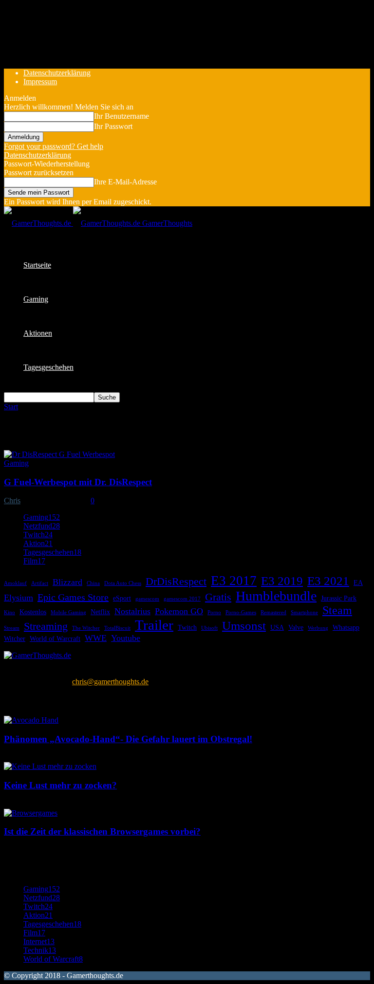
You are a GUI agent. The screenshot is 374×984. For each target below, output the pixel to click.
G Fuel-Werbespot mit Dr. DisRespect (78, 482)
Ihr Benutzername (121, 116)
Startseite (37, 265)
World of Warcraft (55, 638)
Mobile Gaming (68, 612)
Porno (214, 612)
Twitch (187, 627)
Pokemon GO (179, 611)
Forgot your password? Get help (53, 146)
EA (358, 582)
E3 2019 (282, 580)
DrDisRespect (176, 581)
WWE (96, 638)
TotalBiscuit (117, 628)
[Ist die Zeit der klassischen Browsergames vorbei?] (30, 813)
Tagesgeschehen (48, 367)
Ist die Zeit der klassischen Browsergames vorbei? (102, 831)
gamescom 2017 (182, 598)
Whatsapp (346, 627)
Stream (11, 628)
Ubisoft (209, 628)
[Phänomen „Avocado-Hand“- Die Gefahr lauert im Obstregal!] (31, 720)
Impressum (40, 81)
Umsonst (244, 625)
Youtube (125, 638)
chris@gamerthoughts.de (110, 681)
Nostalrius (132, 611)
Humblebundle (276, 595)
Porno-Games (240, 612)
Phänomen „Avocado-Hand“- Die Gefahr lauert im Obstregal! (128, 739)
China (93, 583)
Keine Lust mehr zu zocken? (60, 785)
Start (11, 406)
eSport (122, 598)
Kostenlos (32, 612)
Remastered (273, 612)
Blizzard (67, 582)
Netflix (100, 612)
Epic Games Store (73, 597)
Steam (337, 610)
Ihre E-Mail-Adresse (125, 182)
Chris (12, 500)
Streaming (46, 626)
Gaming (35, 299)
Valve (295, 627)
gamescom (147, 598)
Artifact (39, 583)
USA (277, 627)
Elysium (18, 597)
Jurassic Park (338, 598)
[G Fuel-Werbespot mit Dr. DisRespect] (59, 454)
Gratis (218, 597)
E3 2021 (328, 580)
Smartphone (304, 612)
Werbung (318, 628)
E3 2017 (234, 580)
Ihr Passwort (113, 126)
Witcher (14, 638)
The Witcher (86, 628)
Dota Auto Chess (122, 583)
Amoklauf (15, 583)
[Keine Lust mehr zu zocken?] (50, 766)
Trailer (154, 625)
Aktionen (37, 333)
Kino (9, 612)
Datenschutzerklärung (57, 73)
